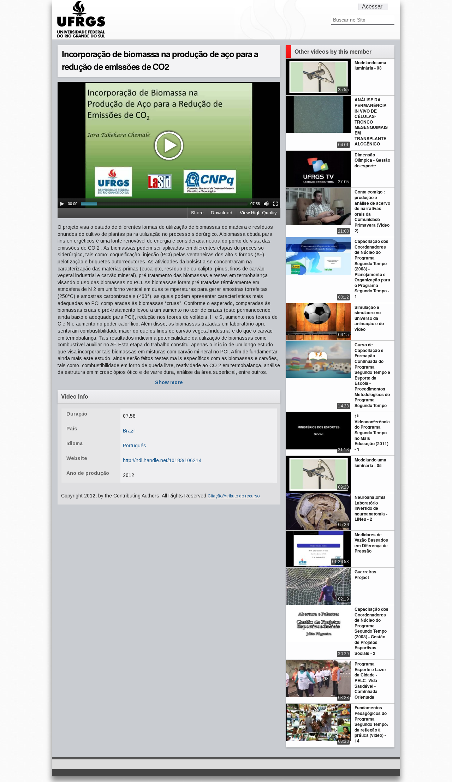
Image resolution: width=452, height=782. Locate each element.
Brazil (129, 431)
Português (134, 445)
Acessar (372, 7)
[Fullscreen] (275, 204)
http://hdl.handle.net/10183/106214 (162, 460)
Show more (169, 382)
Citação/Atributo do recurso (234, 496)
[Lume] (81, 37)
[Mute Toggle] (266, 204)
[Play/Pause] (62, 204)
